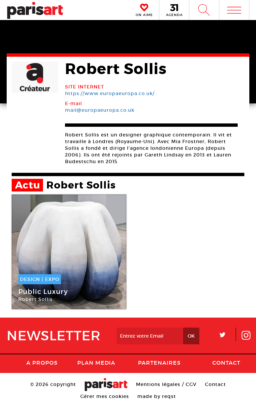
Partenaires (159, 362)
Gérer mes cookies (104, 396)
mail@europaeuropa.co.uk (99, 110)
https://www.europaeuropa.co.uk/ (110, 93)
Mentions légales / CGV (166, 384)
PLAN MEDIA (96, 362)
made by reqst (156, 396)
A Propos (42, 362)
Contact (226, 362)
